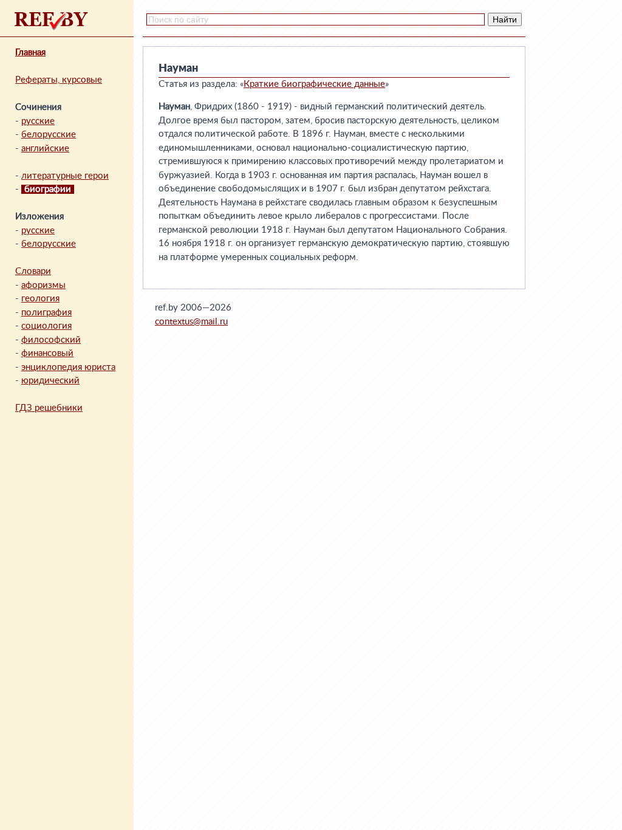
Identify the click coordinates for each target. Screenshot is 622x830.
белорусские (48, 134)
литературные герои (65, 175)
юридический (50, 380)
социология (46, 326)
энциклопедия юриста (68, 367)
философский (51, 340)
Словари (33, 271)
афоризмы (43, 285)
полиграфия (46, 312)
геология (40, 298)
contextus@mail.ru (191, 321)
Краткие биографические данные (314, 84)
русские (38, 121)
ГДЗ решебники (49, 408)
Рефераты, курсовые (58, 79)
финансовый (47, 353)
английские (45, 148)
